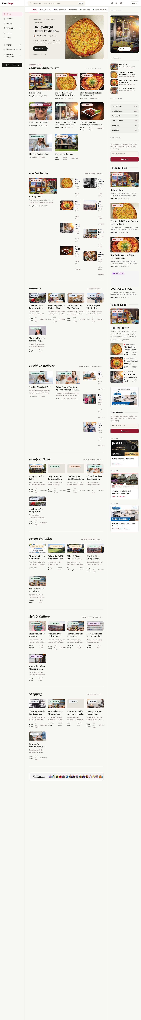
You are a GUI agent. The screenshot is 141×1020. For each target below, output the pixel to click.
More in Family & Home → (93, 460)
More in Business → (95, 289)
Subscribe (124, 159)
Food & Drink (46, 9)
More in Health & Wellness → (91, 366)
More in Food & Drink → (94, 174)
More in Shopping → (95, 694)
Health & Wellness (101, 9)
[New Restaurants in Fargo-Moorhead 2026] (84, 37)
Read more (39, 47)
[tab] (33, 52)
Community (85, 9)
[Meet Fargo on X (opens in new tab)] (117, 3)
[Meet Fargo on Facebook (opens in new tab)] (121, 3)
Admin (134, 3)
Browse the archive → (94, 68)
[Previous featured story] (42, 52)
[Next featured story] (45, 52)
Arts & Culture (60, 9)
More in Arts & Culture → (93, 617)
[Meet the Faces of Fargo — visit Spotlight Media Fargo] (66, 776)
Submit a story (13, 65)
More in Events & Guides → (92, 539)
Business (73, 9)
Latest (34, 9)
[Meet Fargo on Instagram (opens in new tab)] (112, 3)
